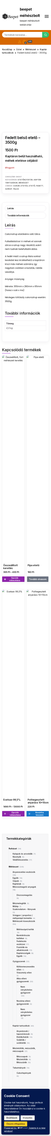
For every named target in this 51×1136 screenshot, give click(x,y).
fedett (39, 186)
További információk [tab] (18, 215)
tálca (16, 189)
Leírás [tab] (10, 208)
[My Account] (19, 41)
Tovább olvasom (38, 579)
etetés (24, 186)
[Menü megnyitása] (46, 16)
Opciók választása (14, 579)
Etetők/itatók (25, 180)
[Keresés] (45, 35)
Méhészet (24, 183)
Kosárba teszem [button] (39, 813)
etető (32, 186)
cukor (16, 186)
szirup (8, 189)
